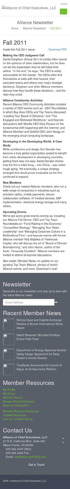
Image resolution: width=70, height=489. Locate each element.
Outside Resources (14, 415)
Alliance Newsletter (34, 28)
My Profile (9, 390)
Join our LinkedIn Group (18, 419)
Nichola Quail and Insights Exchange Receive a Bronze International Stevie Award (40, 324)
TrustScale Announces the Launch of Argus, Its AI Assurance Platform (39, 367)
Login (63, 3)
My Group (9, 393)
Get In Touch (36, 464)
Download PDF (58, 49)
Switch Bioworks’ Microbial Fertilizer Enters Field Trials (38, 337)
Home (14, 28)
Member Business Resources (21, 411)
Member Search (13, 397)
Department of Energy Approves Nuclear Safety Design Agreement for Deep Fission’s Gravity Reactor (41, 354)
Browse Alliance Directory (18, 401)
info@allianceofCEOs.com (30, 457)
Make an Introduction (16, 405)
